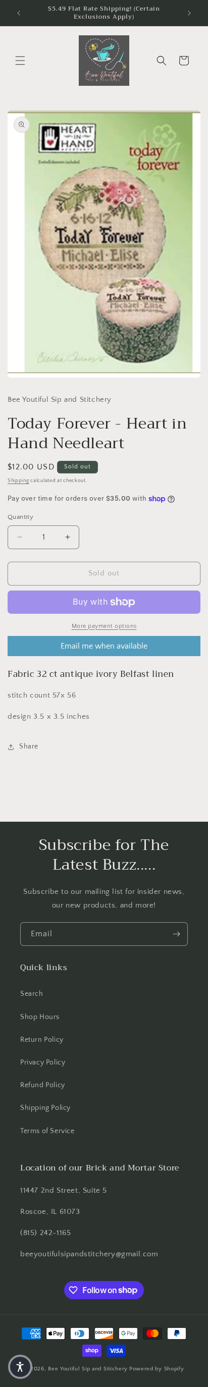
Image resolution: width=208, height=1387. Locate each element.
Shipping (18, 481)
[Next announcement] (189, 13)
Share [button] (28, 746)
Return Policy (42, 1040)
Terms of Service (47, 1131)
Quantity (20, 516)
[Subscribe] (176, 934)
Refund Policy (42, 1085)
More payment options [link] (104, 626)
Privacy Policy (42, 1062)
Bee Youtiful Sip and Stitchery (88, 1369)
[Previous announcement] (19, 13)
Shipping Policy (45, 1108)
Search (31, 994)
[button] (20, 60)
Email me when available (104, 646)
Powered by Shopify (156, 1369)
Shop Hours (40, 1017)
